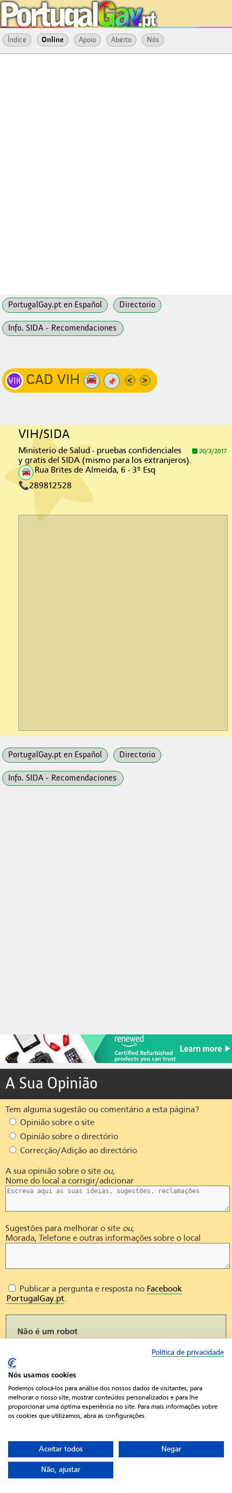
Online (53, 40)
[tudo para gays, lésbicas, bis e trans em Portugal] (108, 11)
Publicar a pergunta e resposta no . (94, 1293)
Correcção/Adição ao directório (77, 1150)
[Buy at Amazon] (116, 1061)
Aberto (121, 40)
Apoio (87, 40)
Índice (17, 40)
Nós (153, 40)
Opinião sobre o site (56, 1122)
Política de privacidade (188, 1352)
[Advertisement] (116, 173)
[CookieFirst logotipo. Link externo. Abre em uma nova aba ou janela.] (12, 1363)
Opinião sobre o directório (68, 1136)
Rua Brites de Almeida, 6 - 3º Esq (95, 470)
